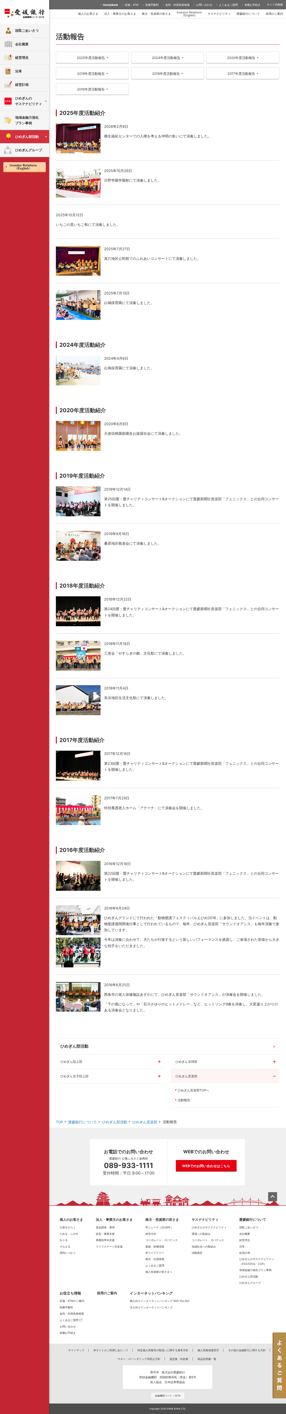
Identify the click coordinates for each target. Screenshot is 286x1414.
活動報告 (184, 1100)
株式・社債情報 (154, 1259)
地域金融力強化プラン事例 (255, 1270)
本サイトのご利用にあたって (110, 1350)
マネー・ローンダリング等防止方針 (139, 1359)
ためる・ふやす (69, 1233)
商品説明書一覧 (207, 1359)
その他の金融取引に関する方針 (247, 1350)
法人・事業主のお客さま (120, 13)
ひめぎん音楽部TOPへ (193, 1090)
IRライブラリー (154, 1252)
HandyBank (110, 4)
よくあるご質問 (228, 4)
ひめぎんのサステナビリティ (209, 1227)
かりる (64, 1240)
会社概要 (244, 1233)
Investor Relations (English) (189, 14)
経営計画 (244, 1252)
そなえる (65, 1246)
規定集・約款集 (179, 1359)
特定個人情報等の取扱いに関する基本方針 (162, 1350)
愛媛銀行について (248, 13)
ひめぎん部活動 (74, 1046)
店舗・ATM (132, 4)
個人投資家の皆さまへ (158, 1271)
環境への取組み (201, 1233)
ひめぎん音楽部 (186, 1076)
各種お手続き (252, 4)
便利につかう (68, 1252)
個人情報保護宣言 (208, 1350)
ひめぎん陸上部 (71, 1061)
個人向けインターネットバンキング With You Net (159, 1301)
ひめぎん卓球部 (186, 1061)
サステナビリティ (219, 13)
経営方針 (150, 1233)
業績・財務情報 (154, 1246)
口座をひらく (68, 1227)
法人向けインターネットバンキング (151, 1307)
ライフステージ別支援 (109, 1246)
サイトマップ (76, 1350)
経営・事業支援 (105, 1233)
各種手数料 (152, 4)
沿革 (242, 1246)
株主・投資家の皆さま (156, 13)
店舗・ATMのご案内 (72, 1301)
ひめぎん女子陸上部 (74, 1076)
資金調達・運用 (105, 1227)
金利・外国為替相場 (177, 4)
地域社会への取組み (204, 1246)
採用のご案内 (274, 13)
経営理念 (244, 1240)
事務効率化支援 (105, 1240)
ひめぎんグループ (250, 1282)
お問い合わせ (204, 4)
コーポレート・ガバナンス (161, 1240)
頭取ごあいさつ (248, 1227)
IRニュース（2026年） (159, 1227)
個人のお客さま (88, 13)
